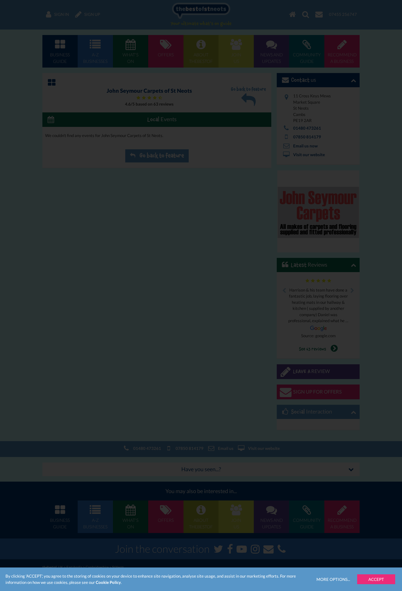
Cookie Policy (108, 582)
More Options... (333, 579)
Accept (376, 579)
